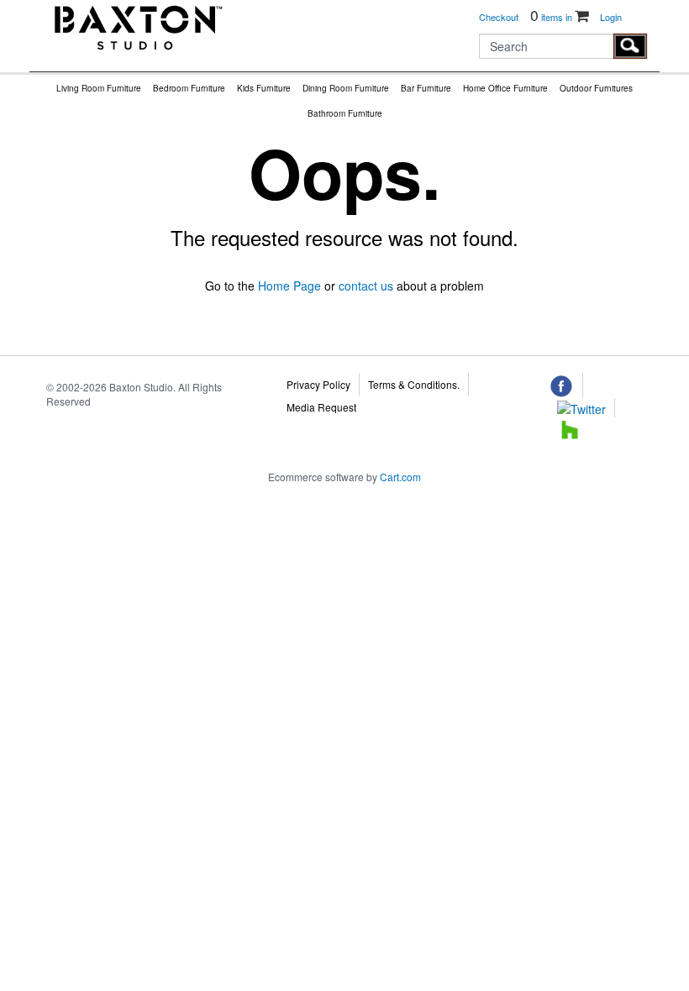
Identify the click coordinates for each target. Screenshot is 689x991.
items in (552, 17)
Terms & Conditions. (414, 384)
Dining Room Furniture (345, 88)
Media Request (321, 407)
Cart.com (400, 476)
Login (611, 17)
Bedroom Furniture (189, 88)
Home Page (289, 285)
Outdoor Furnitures (596, 88)
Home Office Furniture (505, 88)
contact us (366, 285)
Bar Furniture (426, 88)
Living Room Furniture (98, 88)
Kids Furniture (264, 88)
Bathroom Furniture (345, 113)
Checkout (498, 17)
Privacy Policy (318, 384)
